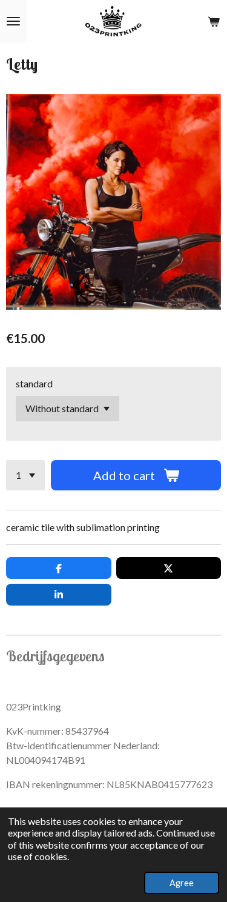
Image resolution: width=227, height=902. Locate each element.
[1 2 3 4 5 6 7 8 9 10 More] (25, 475)
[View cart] (213, 21)
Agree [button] (181, 883)
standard (34, 383)
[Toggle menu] (13, 21)
